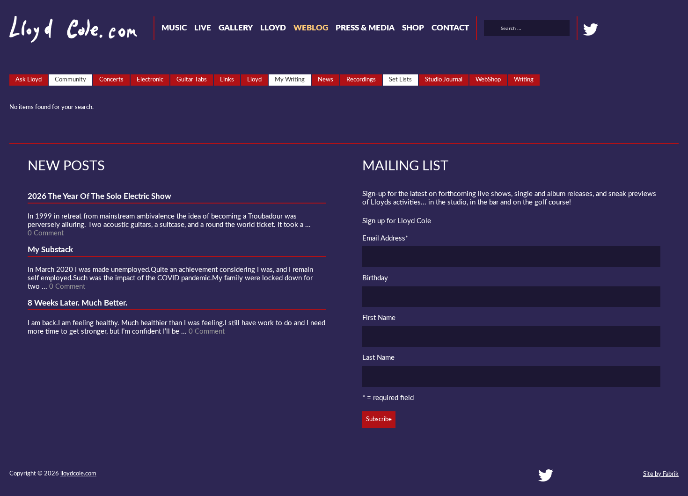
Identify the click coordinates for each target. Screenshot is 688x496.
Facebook (607, 29)
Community (70, 80)
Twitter (590, 29)
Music (174, 28)
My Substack (50, 250)
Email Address (385, 238)
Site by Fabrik (661, 474)
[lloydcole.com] (64, 33)
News (325, 80)
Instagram (658, 29)
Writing (524, 80)
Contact (450, 28)
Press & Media (365, 28)
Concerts (111, 80)
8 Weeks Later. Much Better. (77, 303)
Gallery (236, 28)
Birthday (375, 278)
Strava (641, 29)
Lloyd (273, 28)
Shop (413, 28)
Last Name (378, 357)
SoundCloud (624, 29)
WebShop (488, 80)
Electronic (150, 80)
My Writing (290, 80)
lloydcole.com (78, 474)
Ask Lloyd (28, 80)
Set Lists (400, 80)
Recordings (361, 80)
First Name (378, 317)
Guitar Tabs (191, 80)
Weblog (310, 28)
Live (202, 28)
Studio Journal (443, 80)
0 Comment (46, 233)
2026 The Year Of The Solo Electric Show (99, 196)
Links (227, 80)
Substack (674, 29)
